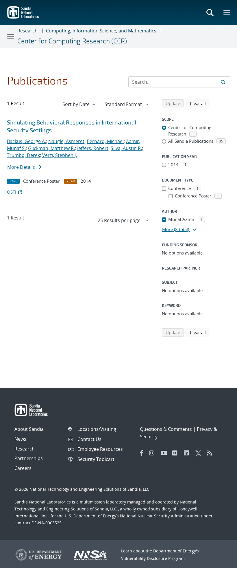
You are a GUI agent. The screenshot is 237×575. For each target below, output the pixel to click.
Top (220, 568)
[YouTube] (165, 453)
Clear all (200, 103)
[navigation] (79, 104)
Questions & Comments (166, 429)
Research (27, 31)
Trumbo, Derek (23, 155)
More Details (21, 167)
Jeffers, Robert (92, 148)
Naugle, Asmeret (66, 141)
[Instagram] (153, 453)
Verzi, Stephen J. (59, 155)
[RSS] (211, 453)
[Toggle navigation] (11, 36)
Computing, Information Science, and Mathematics (101, 31)
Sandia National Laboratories (42, 502)
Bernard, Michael (105, 141)
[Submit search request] (223, 81)
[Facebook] (142, 453)
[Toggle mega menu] (227, 12)
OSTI (11, 192)
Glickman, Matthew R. (51, 148)
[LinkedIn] (188, 453)
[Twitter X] (199, 453)
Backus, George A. (26, 141)
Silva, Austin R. (126, 148)
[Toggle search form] (209, 12)
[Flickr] (176, 453)
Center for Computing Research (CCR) (72, 41)
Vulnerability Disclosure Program (153, 558)
